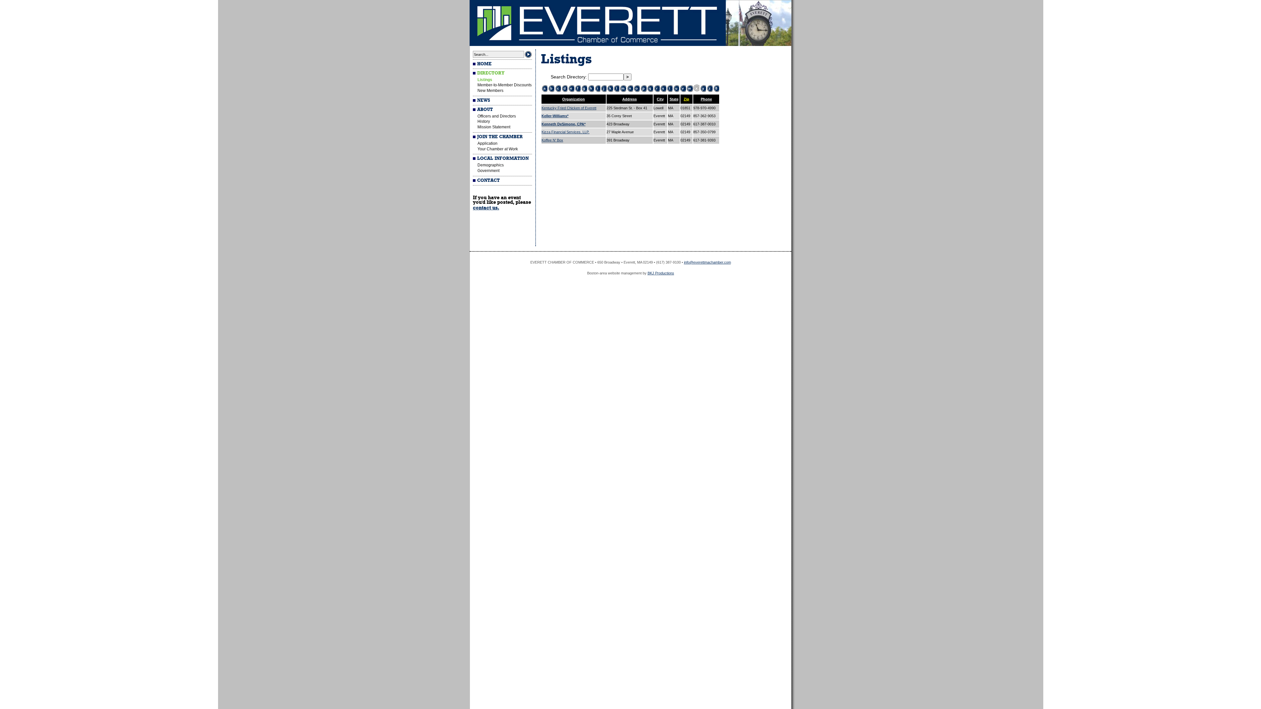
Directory (490, 73)
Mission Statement (493, 127)
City (660, 99)
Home (484, 64)
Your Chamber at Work (497, 149)
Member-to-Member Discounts (504, 85)
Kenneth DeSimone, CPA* (564, 124)
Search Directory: (569, 76)
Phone (706, 99)
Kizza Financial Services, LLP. (565, 132)
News (483, 100)
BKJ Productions (661, 273)
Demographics (490, 165)
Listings (484, 79)
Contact (488, 180)
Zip (686, 99)
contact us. (486, 207)
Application (487, 143)
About (485, 109)
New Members (490, 90)
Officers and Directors (496, 116)
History (483, 121)
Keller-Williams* (555, 116)
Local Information (503, 158)
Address (629, 99)
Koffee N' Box (552, 140)
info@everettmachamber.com (707, 262)
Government (488, 170)
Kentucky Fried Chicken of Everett (569, 108)
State (674, 99)
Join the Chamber (500, 137)
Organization (573, 99)
